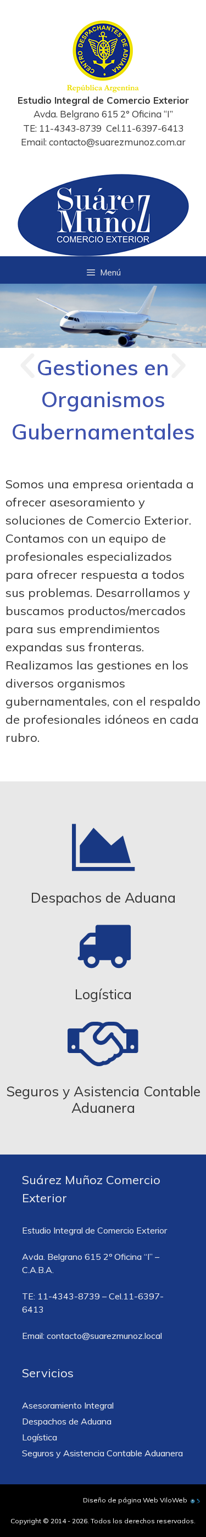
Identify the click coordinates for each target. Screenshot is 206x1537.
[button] (27, 366)
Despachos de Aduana (103, 897)
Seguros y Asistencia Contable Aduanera (103, 1099)
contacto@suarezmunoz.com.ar (117, 142)
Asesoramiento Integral (68, 1405)
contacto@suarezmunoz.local (104, 1335)
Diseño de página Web (120, 1500)
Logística (103, 994)
